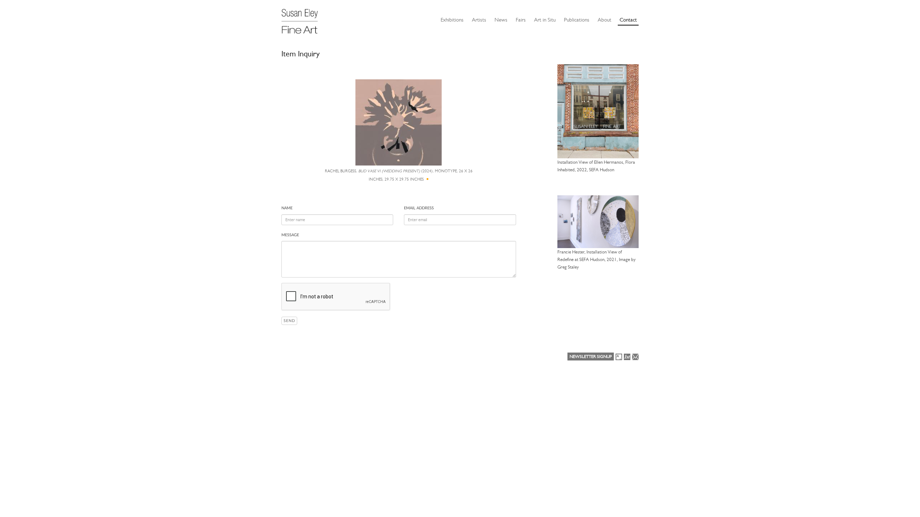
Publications (576, 20)
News (500, 20)
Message (290, 235)
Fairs (521, 20)
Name (287, 208)
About (604, 20)
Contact (628, 20)
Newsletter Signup (591, 356)
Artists (479, 20)
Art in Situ (545, 20)
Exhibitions (452, 20)
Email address (419, 208)
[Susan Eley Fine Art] (303, 19)
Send (289, 321)
